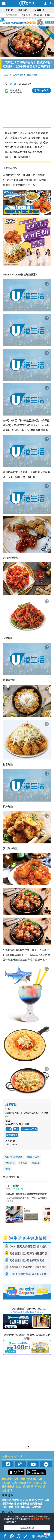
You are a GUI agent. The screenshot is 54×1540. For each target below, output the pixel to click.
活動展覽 (7, 1479)
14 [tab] (26, 25)
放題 (8, 1168)
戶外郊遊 (40, 1486)
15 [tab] (29, 25)
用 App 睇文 (43, 90)
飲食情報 (18, 75)
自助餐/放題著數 (14, 1156)
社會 (18, 1486)
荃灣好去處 (39, 1482)
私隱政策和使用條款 (38, 1518)
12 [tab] (35, 22)
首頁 (6, 75)
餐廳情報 (32, 75)
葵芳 (16, 1129)
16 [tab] (32, 25)
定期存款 (48, 15)
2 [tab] (23, 18)
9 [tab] (26, 22)
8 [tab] (23, 22)
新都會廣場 (12, 1134)
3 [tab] (26, 18)
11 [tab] (32, 22)
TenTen (12, 83)
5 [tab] (32, 18)
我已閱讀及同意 (27, 1527)
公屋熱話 (25, 15)
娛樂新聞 (37, 15)
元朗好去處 (33, 1156)
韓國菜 (36, 1162)
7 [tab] (20, 22)
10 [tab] (29, 22)
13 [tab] (23, 25)
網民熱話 (6, 1500)
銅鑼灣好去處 (9, 1482)
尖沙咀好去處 (35, 1479)
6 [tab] (35, 18)
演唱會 (9, 10)
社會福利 (7, 1490)
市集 (16, 1479)
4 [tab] (29, 18)
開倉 (23, 1479)
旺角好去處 (8, 1486)
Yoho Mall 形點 (29, 1129)
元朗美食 (10, 1162)
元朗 (8, 1129)
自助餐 (23, 1162)
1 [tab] (20, 18)
